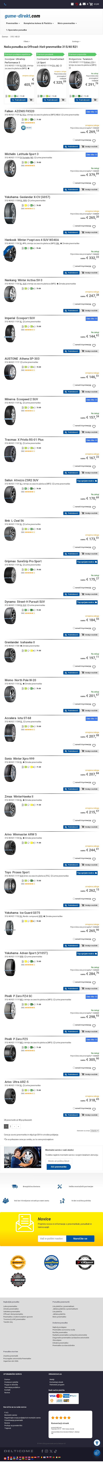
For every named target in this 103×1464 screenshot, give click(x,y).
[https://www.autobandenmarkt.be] (41, 1457)
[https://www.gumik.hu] (59, 1457)
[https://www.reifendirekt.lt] (23, 1459)
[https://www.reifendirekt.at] (35, 1457)
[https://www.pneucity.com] (53, 1457)
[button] (97, 1442)
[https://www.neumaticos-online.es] (32, 1457)
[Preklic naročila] (77, 4)
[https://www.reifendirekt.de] (5, 1457)
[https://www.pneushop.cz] (47, 1457)
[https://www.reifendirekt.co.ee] (20, 1459)
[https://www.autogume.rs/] (29, 1459)
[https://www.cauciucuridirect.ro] (8, 1459)
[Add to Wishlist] (95, 142)
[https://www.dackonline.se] (14, 1457)
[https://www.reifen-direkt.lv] (26, 1459)
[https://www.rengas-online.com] (44, 1457)
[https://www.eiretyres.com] (56, 1457)
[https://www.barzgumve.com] (14, 1459)
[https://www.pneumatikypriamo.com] (50, 1457)
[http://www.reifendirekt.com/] (32, 1459)
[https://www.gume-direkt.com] (38, 1457)
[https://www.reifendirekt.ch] (11, 1457)
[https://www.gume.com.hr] (17, 1459)
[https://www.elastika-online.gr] (11, 1459)
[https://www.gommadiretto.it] (17, 1457)
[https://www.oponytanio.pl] (5, 1459)
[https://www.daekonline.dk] (23, 1457)
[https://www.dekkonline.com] (20, 1457)
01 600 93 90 (6, 4)
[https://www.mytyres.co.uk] (29, 1457)
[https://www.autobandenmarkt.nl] (26, 1457)
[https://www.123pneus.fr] (8, 1457)
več (52, 1433)
